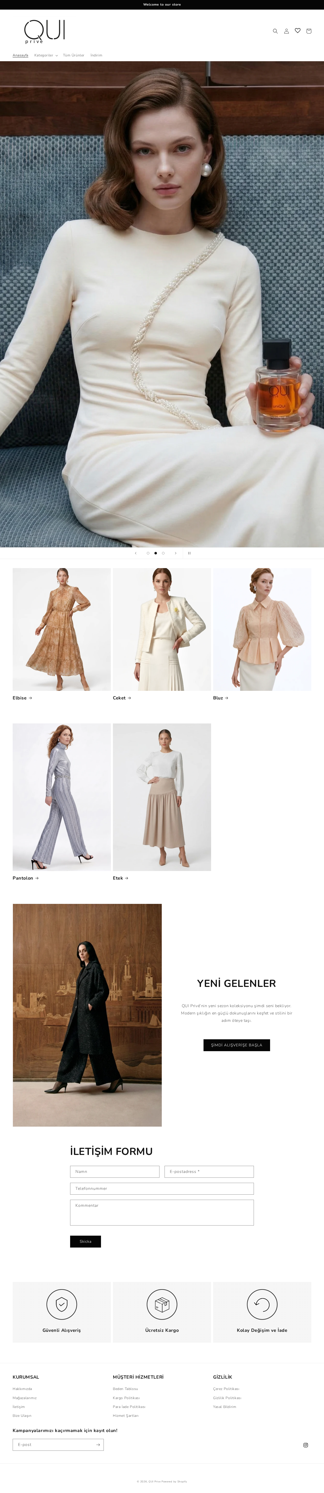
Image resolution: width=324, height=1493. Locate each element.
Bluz (218, 698)
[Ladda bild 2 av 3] (155, 553)
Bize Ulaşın (22, 1415)
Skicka (86, 1241)
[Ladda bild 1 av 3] (148, 553)
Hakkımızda (22, 1388)
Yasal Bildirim (224, 1406)
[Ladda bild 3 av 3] (163, 553)
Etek (118, 878)
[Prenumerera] (98, 1445)
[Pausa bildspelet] (188, 553)
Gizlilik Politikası (227, 1398)
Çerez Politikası (226, 1388)
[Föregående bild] (135, 553)
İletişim (19, 1406)
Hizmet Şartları (126, 1415)
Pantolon (23, 878)
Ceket (119, 698)
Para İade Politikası (129, 1406)
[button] (45, 55)
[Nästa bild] (175, 553)
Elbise (20, 698)
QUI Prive (154, 1481)
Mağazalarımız (25, 1398)
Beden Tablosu (125, 1388)
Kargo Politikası (126, 1398)
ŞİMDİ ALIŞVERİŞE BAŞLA (236, 1045)
